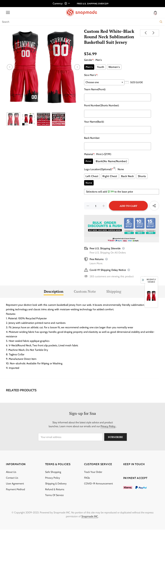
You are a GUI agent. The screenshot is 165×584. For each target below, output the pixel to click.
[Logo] (83, 12)
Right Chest (109, 176)
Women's (114, 67)
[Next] (77, 67)
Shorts (142, 176)
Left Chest (92, 176)
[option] (43, 67)
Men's (89, 67)
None (89, 182)
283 (92, 276)
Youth (100, 67)
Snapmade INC (89, 516)
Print (89, 161)
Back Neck (127, 176)
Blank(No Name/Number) (111, 161)
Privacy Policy (108, 426)
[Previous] (10, 67)
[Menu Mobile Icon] (8, 12)
